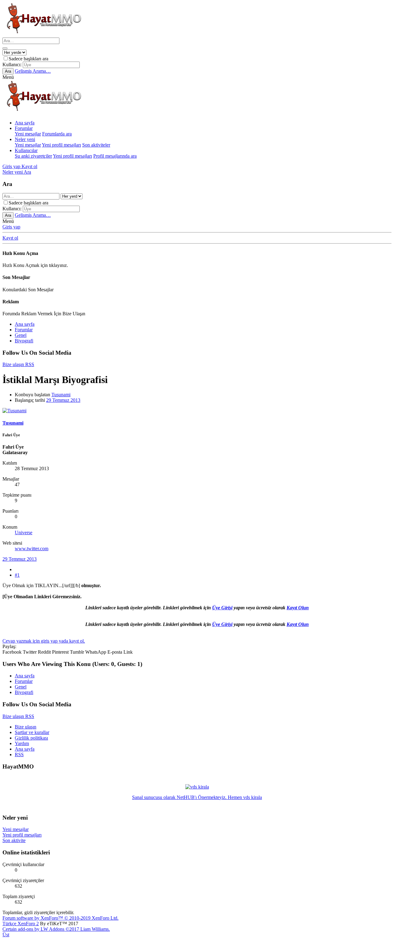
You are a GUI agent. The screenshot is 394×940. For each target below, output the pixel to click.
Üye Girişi (222, 607)
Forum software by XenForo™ (60, 918)
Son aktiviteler (96, 144)
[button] (8, 77)
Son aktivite (14, 840)
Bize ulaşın (25, 726)
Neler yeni (25, 139)
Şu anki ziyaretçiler (33, 156)
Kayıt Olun (298, 607)
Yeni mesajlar (28, 133)
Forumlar (24, 128)
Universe (23, 532)
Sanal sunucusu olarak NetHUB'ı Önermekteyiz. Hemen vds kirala (197, 797)
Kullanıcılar (26, 150)
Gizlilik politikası (31, 737)
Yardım (22, 743)
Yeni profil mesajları (61, 144)
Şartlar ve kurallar (32, 732)
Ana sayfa (24, 122)
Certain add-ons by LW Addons (56, 929)
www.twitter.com (31, 548)
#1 (17, 575)
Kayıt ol (10, 237)
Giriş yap (11, 226)
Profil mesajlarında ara (115, 156)
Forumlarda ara (57, 133)
